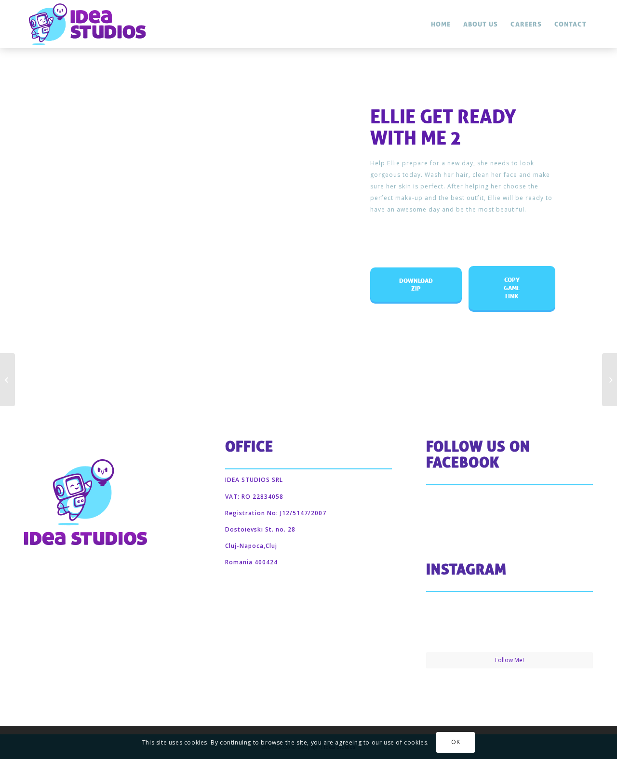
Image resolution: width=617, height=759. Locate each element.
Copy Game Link (514, 283)
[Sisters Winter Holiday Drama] (609, 379)
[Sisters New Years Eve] (7, 379)
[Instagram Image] (453, 623)
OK (455, 742)
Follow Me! (509, 660)
